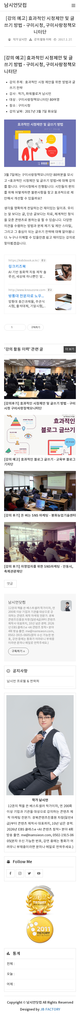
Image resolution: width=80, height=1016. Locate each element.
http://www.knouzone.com (26, 290)
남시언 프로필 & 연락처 (23, 681)
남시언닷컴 (17, 602)
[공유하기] (16, 327)
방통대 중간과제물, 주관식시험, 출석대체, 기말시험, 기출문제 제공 (26, 304)
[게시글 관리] (21, 327)
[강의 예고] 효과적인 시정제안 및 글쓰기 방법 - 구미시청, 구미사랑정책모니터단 (40, 25)
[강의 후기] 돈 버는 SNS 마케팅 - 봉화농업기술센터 (40, 515)
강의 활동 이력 (42, 39)
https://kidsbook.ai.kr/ (23, 260)
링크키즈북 (17, 266)
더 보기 (69, 349)
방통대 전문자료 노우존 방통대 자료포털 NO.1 (26, 296)
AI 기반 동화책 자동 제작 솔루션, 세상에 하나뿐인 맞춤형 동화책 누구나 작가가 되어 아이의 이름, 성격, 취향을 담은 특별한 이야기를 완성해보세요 (27, 274)
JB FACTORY (50, 1009)
